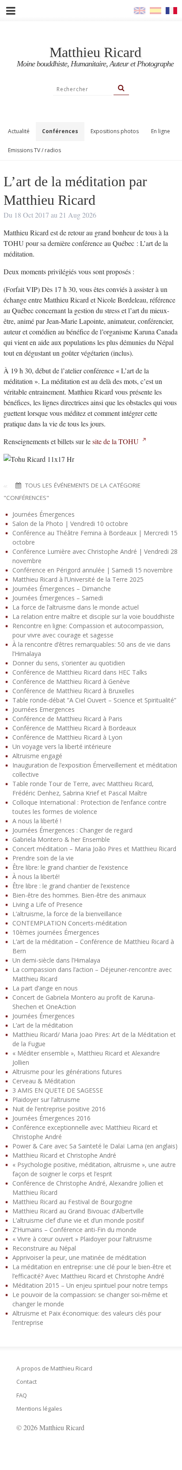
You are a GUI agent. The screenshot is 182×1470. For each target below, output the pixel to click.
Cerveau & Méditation (43, 1081)
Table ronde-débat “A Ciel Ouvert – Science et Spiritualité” (94, 700)
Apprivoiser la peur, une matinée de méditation (79, 1257)
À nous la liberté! (36, 876)
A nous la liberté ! (36, 821)
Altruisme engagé (37, 756)
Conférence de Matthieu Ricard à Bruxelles (73, 691)
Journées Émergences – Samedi (57, 598)
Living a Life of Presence (47, 904)
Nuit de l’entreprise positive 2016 (59, 1109)
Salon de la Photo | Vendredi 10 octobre (70, 523)
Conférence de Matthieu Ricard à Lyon (67, 737)
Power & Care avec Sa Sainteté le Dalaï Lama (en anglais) (95, 1146)
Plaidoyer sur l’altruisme (46, 1099)
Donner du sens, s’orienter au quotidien (68, 663)
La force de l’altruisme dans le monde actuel (75, 607)
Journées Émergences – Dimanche (61, 588)
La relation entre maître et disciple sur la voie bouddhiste (93, 616)
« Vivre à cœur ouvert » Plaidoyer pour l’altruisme (82, 1239)
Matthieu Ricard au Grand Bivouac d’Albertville (78, 1211)
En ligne (160, 131)
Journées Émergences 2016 (51, 1118)
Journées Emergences (43, 709)
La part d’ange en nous (45, 988)
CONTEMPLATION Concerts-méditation (69, 923)
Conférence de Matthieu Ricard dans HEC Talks (79, 672)
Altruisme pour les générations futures (67, 1071)
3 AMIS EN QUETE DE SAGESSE (57, 1090)
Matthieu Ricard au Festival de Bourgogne (72, 1201)
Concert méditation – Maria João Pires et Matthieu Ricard (94, 848)
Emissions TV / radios (34, 150)
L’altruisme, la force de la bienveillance (67, 914)
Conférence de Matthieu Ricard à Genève (71, 681)
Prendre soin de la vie (43, 858)
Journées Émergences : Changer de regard (72, 830)
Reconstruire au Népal (44, 1248)
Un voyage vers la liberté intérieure (61, 746)
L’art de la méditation (42, 1025)
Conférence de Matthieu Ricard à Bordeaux (74, 728)
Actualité (19, 131)
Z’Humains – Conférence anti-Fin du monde (74, 1229)
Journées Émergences (43, 514)
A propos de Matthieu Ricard (54, 1368)
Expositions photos (115, 131)
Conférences (60, 131)
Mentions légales (39, 1408)
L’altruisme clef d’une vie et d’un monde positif (78, 1220)
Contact (26, 1382)
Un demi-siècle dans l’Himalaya (56, 960)
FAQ (21, 1395)
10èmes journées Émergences (55, 932)
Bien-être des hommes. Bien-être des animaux (79, 895)
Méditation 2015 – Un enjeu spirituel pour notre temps (90, 1285)
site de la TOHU (115, 441)
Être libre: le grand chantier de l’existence (70, 867)
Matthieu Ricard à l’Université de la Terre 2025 (78, 579)
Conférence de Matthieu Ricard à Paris (67, 718)
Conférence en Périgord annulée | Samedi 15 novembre (92, 570)
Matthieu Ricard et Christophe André (64, 1155)
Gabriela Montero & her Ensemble (61, 839)
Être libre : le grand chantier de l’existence (71, 886)
